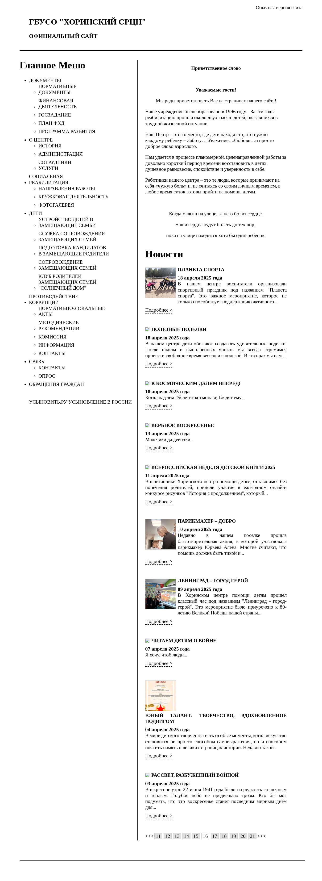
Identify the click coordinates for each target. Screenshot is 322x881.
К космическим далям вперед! (195, 383)
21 (252, 836)
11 (158, 836)
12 (167, 836)
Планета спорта (201, 269)
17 (214, 836)
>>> (261, 836)
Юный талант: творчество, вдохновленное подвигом (216, 718)
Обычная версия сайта (279, 7)
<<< (149, 836)
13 (177, 836)
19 (233, 836)
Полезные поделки (178, 329)
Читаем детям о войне (183, 640)
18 (224, 836)
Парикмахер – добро (207, 521)
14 (186, 836)
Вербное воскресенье (182, 425)
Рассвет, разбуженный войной (195, 775)
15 (195, 836)
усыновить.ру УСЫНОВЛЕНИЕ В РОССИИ (80, 402)
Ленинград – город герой (213, 581)
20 (243, 836)
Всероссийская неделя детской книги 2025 (213, 467)
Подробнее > (158, 310)
